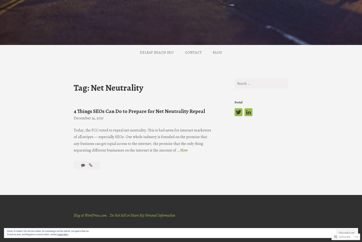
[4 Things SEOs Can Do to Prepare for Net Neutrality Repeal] (90, 165)
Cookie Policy (62, 234)
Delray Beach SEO (157, 52)
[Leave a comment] (83, 165)
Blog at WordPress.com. (91, 215)
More (184, 150)
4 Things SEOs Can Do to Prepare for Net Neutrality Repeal (139, 111)
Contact (193, 52)
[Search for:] (261, 83)
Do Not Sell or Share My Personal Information (142, 215)
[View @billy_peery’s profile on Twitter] (238, 112)
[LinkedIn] (248, 112)
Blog (217, 52)
